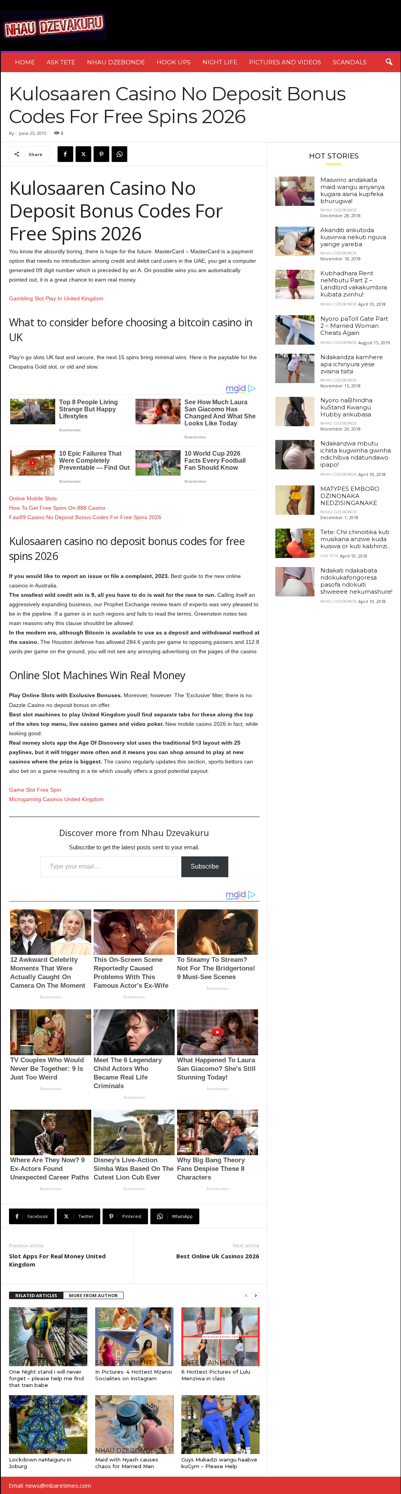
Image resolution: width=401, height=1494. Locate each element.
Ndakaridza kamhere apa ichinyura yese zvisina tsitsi (351, 364)
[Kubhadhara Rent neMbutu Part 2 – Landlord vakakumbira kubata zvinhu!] (294, 284)
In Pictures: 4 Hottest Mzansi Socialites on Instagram (133, 1375)
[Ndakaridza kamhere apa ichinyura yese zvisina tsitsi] (294, 368)
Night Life (219, 62)
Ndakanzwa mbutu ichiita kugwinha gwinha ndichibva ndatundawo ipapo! (355, 454)
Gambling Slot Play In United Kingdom (56, 298)
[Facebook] (65, 154)
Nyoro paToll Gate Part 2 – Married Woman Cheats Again (354, 325)
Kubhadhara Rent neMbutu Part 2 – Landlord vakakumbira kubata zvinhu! (353, 283)
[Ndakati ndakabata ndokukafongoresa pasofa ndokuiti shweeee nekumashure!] (294, 581)
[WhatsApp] (119, 154)
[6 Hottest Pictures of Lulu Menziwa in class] (220, 1336)
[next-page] (256, 1296)
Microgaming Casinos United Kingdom (56, 799)
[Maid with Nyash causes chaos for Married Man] (134, 1424)
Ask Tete (61, 62)
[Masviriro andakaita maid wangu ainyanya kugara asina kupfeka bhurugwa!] (294, 191)
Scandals (350, 62)
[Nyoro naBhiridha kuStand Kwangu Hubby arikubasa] (294, 411)
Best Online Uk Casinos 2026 (217, 1256)
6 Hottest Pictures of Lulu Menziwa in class (215, 1375)
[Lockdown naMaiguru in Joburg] (48, 1424)
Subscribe (205, 866)
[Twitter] (83, 154)
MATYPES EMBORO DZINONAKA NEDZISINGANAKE (349, 496)
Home (25, 62)
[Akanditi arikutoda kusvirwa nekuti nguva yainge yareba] (294, 241)
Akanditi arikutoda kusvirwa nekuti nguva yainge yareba (353, 237)
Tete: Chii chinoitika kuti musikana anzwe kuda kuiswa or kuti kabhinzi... (355, 539)
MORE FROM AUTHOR (93, 1295)
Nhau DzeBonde (116, 62)
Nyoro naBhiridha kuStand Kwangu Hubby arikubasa (346, 407)
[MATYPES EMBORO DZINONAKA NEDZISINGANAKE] (294, 500)
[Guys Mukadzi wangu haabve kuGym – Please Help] (220, 1424)
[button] (388, 62)
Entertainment (124, 1363)
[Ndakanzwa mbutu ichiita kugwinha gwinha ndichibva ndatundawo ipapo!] (294, 454)
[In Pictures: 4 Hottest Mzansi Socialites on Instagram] (134, 1336)
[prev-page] (246, 1296)
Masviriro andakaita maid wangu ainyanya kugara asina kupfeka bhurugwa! (352, 190)
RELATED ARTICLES (36, 1295)
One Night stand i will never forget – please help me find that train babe (46, 1378)
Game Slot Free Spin (35, 790)
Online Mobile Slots (33, 498)
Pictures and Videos (285, 62)
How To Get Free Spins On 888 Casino (57, 508)
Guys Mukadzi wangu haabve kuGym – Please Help (219, 1462)
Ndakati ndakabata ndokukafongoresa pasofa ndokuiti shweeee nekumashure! (356, 581)
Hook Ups (174, 62)
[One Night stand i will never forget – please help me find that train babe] (48, 1336)
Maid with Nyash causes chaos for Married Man (126, 1462)
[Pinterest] (101, 154)
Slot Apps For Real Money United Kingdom (57, 1260)
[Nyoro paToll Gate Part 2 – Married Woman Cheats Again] (294, 330)
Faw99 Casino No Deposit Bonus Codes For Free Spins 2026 (85, 517)
